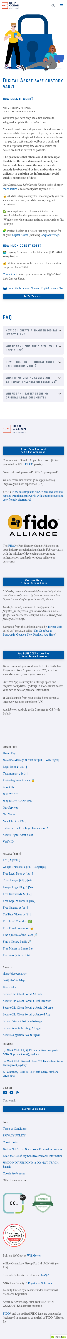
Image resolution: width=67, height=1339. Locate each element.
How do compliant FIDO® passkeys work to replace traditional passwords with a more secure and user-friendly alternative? (33, 495)
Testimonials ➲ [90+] (15, 773)
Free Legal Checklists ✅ (17, 921)
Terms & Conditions (14, 1128)
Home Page (9, 753)
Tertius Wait (55, 626)
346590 (45, 1275)
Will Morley (34, 1255)
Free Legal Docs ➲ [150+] (18, 873)
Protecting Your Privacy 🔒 (19, 780)
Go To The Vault (33, 296)
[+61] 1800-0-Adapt (14, 980)
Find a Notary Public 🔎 (17, 941)
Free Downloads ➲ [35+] (17, 894)
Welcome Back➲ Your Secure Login (33, 582)
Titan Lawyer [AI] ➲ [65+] (18, 880)
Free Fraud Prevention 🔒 (18, 928)
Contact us (9, 274)
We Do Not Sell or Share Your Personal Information (33, 1149)
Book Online (10, 987)
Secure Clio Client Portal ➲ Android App (26, 1014)
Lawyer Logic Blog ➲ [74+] (18, 887)
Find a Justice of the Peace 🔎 (20, 935)
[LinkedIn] (5, 1092)
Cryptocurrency (50, 235)
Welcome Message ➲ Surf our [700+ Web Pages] (31, 760)
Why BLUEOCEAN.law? (17, 801)
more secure (10, 189)
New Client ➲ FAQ (14, 821)
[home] (9, 5)
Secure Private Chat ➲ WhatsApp (22, 1021)
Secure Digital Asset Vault (18, 835)
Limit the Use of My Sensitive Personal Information (33, 1156)
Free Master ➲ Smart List (18, 948)
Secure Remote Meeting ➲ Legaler (23, 1028)
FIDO (28, 464)
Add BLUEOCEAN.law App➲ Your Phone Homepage (33, 655)
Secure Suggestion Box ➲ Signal (21, 1035)
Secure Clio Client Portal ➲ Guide (22, 994)
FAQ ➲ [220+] (11, 860)
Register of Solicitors (40, 1283)
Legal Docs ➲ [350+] (15, 766)
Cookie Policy (11, 1142)
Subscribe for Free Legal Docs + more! (25, 828)
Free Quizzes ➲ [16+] (15, 907)
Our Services (10, 807)
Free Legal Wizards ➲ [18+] (19, 901)
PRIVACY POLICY (14, 1135)
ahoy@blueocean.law (15, 973)
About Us (8, 787)
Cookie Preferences (14, 1173)
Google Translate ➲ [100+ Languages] (24, 866)
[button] (61, 5)
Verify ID (8, 841)
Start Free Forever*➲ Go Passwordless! (34, 451)
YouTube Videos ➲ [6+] (17, 914)
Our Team (9, 814)
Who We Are (10, 794)
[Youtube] (11, 1092)
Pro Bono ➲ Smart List (16, 955)
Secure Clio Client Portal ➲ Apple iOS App (28, 1007)
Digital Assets (20, 235)
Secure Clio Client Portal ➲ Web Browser (27, 1001)
